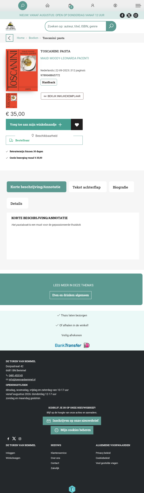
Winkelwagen (13, 458)
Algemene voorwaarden (113, 445)
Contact (55, 463)
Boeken (33, 38)
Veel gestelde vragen (107, 463)
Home (21, 38)
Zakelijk (55, 468)
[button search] (111, 26)
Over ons (55, 458)
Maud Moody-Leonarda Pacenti (64, 58)
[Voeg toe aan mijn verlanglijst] (77, 124)
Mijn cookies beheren (75, 430)
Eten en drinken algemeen (70, 295)
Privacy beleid (103, 453)
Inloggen (10, 453)
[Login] (92, 5)
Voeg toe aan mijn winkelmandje (32, 124)
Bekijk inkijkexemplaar (63, 96)
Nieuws (56, 445)
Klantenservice (59, 453)
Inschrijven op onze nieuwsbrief (75, 420)
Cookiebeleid (103, 458)
